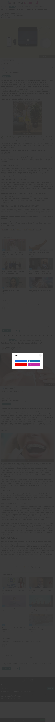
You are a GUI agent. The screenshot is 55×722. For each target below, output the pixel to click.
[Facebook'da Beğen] (21, 361)
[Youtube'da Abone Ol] (21, 364)
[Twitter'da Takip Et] (34, 361)
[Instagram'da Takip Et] (34, 364)
